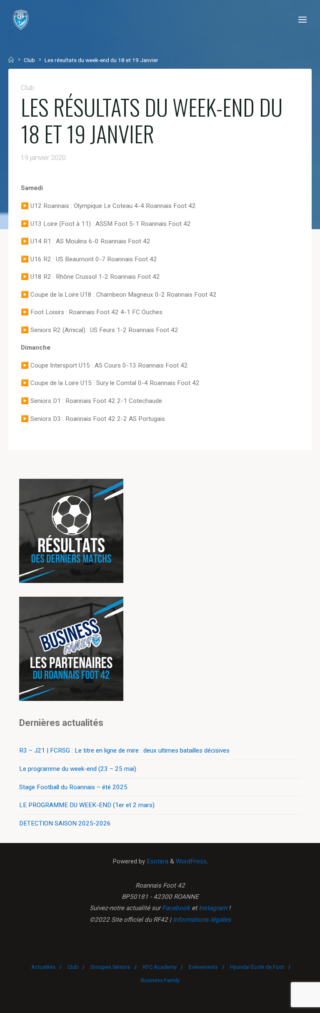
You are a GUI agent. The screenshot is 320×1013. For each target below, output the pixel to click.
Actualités (43, 967)
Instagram (213, 908)
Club (29, 60)
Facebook (176, 908)
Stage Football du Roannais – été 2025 (73, 787)
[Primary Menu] (303, 19)
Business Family (160, 980)
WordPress (191, 861)
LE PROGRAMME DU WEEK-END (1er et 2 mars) (87, 805)
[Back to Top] (160, 963)
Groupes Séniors (110, 967)
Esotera (156, 861)
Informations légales (202, 919)
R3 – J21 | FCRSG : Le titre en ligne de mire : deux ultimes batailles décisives (124, 750)
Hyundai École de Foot (257, 967)
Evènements (203, 967)
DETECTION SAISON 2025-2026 (65, 823)
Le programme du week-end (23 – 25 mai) (77, 769)
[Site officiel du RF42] (20, 19)
